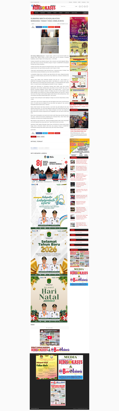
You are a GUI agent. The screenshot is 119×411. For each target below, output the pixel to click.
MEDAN (36, 12)
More (85, 12)
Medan (72, 106)
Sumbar (83, 106)
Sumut (71, 108)
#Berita (38, 136)
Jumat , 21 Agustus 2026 (35, 2)
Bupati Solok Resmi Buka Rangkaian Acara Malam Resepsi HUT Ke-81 (81, 202)
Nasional (76, 106)
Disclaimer (84, 2)
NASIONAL (43, 12)
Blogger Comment (44, 148)
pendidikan (75, 108)
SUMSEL (60, 12)
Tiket (88, 2)
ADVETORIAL (74, 12)
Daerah (74, 104)
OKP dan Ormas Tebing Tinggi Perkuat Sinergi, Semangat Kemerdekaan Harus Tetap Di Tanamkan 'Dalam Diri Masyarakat (79, 218)
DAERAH (49, 12)
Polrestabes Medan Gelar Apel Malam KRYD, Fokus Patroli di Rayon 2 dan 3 (81, 190)
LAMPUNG (67, 12)
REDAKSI (75, 2)
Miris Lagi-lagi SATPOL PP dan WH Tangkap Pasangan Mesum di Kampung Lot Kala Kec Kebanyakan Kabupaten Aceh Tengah (78, 169)
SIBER (79, 2)
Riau (79, 106)
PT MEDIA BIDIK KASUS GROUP (82, 408)
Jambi (80, 104)
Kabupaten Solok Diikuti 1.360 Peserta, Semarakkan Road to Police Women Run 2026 (81, 196)
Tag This (33, 136)
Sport (81, 106)
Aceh (71, 104)
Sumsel (87, 106)
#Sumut (42, 136)
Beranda (70, 2)
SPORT (55, 12)
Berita (33, 23)
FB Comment (34, 148)
